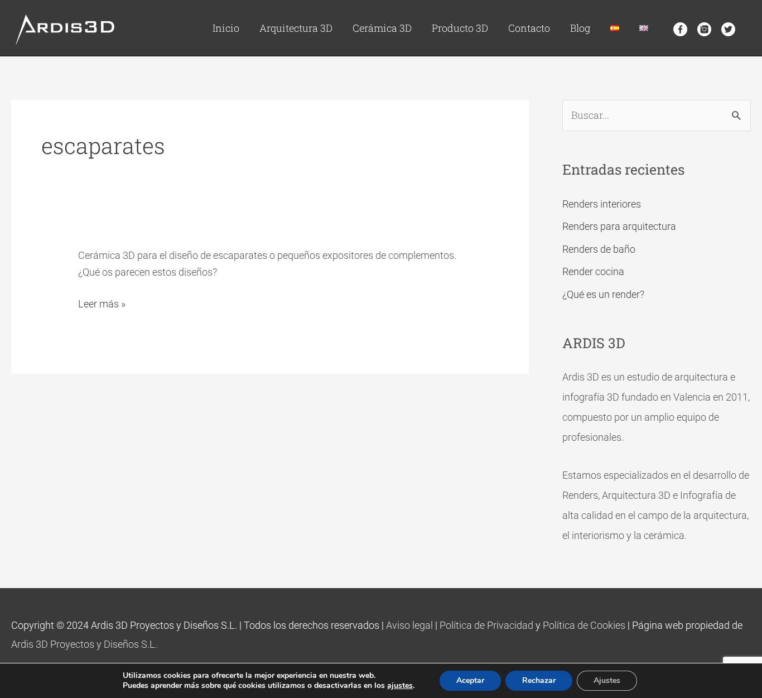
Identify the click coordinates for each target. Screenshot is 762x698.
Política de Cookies (584, 625)
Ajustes (607, 680)
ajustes (400, 686)
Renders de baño (598, 249)
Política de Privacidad (486, 625)
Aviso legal (409, 625)
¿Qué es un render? (603, 294)
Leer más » (102, 303)
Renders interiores (601, 204)
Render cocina (593, 271)
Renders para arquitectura (619, 226)
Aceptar (470, 680)
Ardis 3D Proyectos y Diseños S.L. (84, 644)
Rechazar (539, 680)
